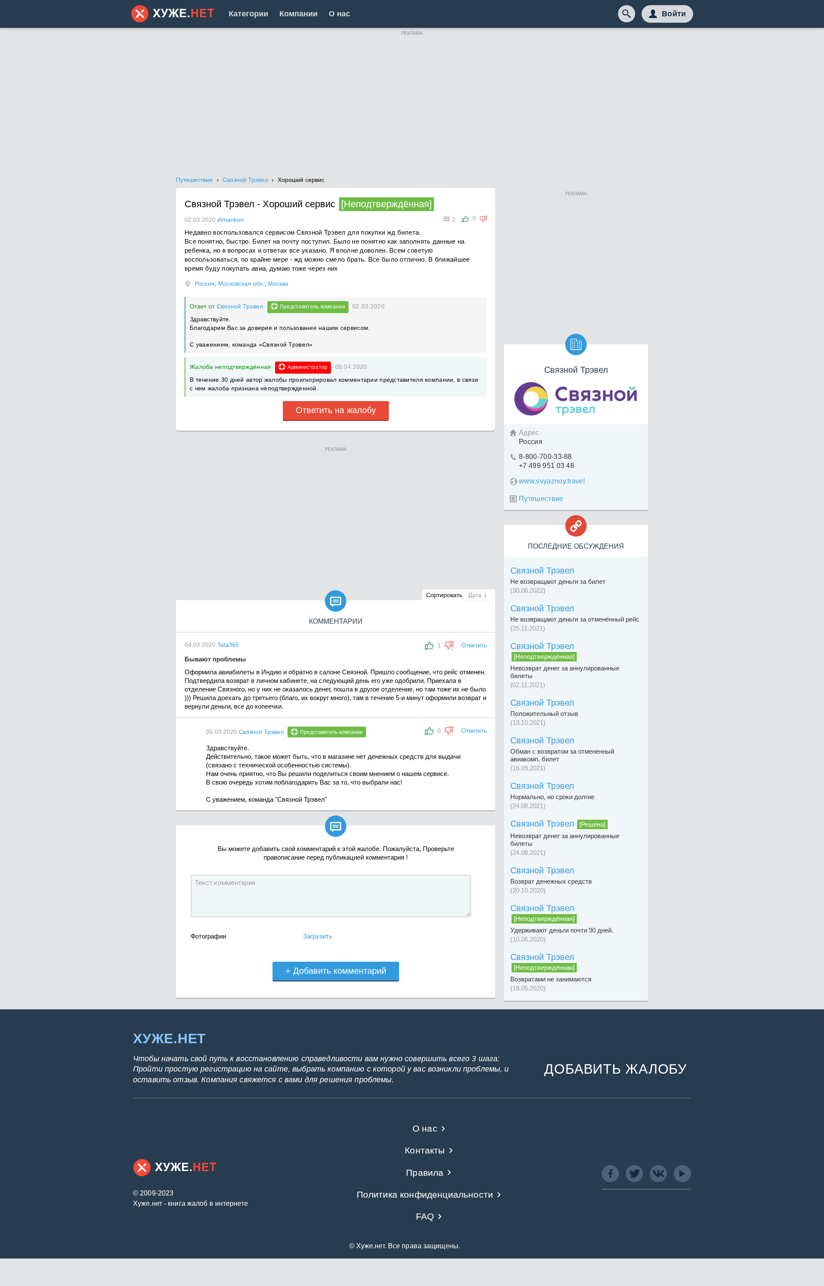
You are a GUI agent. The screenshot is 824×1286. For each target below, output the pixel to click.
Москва (278, 283)
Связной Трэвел (240, 306)
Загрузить (317, 936)
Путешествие (541, 498)
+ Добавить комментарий (335, 970)
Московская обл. (241, 283)
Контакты (425, 1150)
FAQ (425, 1216)
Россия (205, 283)
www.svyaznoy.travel (552, 481)
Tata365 (228, 644)
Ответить (474, 645)
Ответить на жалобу (336, 410)
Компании (298, 13)
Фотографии (208, 936)
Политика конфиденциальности (425, 1194)
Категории (248, 13)
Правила (424, 1172)
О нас (339, 13)
